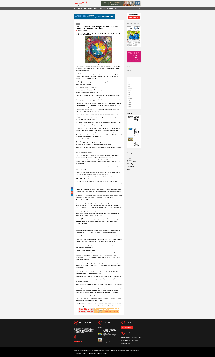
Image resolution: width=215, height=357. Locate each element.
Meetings (105, 8)
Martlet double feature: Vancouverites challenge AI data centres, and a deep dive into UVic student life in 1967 (136, 122)
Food (129, 96)
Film (129, 94)
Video (129, 343)
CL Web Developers (103, 353)
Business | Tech (134, 337)
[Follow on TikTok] (81, 341)
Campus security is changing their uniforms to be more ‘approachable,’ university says (136, 132)
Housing (129, 106)
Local (129, 82)
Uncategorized (124, 343)
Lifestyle (129, 104)
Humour (100, 8)
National (129, 84)
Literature (130, 98)
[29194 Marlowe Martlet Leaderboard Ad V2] (121, 5)
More (116, 8)
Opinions (80, 8)
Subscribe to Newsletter (133, 17)
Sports (129, 102)
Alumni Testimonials (125, 337)
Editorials (130, 88)
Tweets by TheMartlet (131, 153)
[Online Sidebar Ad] (134, 62)
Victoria (129, 86)
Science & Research (132, 341)
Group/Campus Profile (125, 340)
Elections (127, 338)
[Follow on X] (79, 341)
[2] (98, 312)
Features (85, 8)
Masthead (111, 8)
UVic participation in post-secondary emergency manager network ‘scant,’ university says (137, 142)
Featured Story (133, 338)
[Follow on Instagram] (77, 341)
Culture (90, 8)
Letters (129, 90)
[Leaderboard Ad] (94, 18)
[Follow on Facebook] (75, 341)
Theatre (129, 100)
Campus (95, 8)
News (75, 8)
